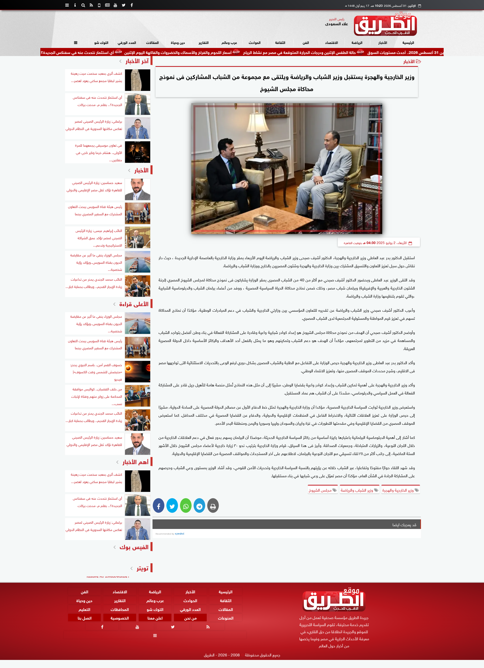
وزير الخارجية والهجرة (398, 489)
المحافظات (120, 608)
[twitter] (123, 5)
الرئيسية (408, 42)
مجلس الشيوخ (320, 489)
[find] (83, 5)
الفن (306, 42)
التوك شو (101, 42)
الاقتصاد (331, 42)
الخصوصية (120, 617)
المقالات (152, 42)
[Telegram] (199, 505)
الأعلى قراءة (133, 303)
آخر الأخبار (137, 60)
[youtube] (115, 5)
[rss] (91, 5)
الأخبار (382, 42)
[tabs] (67, 5)
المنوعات (225, 617)
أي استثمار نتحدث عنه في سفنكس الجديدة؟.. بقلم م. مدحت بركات (87, 51)
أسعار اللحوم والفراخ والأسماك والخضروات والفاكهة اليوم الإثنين (206, 51)
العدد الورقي (127, 42)
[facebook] (132, 5)
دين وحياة (178, 42)
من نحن (190, 617)
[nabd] (99, 5)
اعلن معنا (155, 617)
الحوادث (255, 42)
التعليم (84, 608)
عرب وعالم (229, 42)
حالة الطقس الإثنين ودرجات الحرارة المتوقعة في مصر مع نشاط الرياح (328, 51)
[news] (107, 5)
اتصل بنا (85, 617)
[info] (75, 5)
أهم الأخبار (135, 461)
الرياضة (357, 42)
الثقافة (280, 42)
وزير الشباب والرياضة (357, 489)
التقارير (204, 42)
